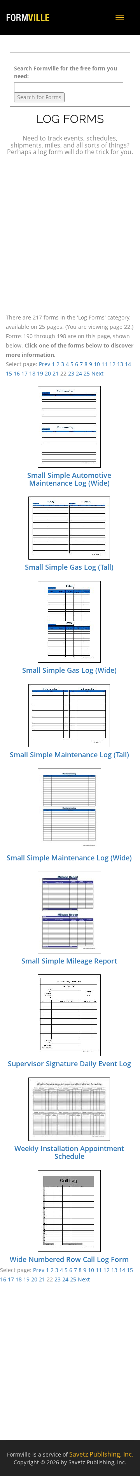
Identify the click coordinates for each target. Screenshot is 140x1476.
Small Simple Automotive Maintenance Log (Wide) (69, 479)
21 (55, 373)
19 (40, 373)
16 (17, 373)
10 (97, 364)
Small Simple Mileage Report (69, 960)
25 (87, 373)
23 (71, 373)
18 (32, 373)
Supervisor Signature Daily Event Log (69, 1063)
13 (120, 364)
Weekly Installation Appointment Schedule (69, 1152)
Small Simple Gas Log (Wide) (69, 670)
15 (9, 373)
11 (105, 364)
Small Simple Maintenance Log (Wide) (69, 857)
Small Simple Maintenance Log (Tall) (69, 754)
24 (79, 373)
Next (97, 373)
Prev (44, 364)
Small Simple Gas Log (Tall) (69, 567)
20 (48, 373)
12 (112, 364)
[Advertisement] (70, 233)
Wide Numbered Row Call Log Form (69, 1259)
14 (128, 364)
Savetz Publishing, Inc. (101, 1454)
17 (24, 373)
